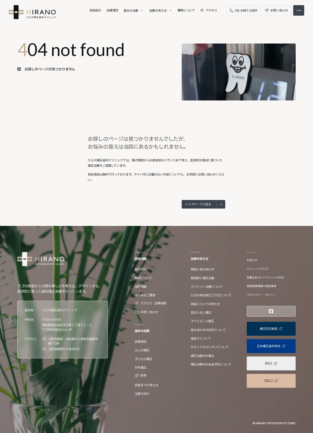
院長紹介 (95, 10)
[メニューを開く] (298, 10)
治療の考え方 (158, 10)
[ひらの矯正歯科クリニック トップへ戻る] (32, 12)
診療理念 (112, 10)
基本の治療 (130, 10)
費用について (186, 10)
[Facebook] (271, 311)
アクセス (211, 10)
